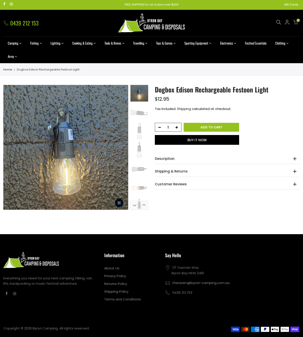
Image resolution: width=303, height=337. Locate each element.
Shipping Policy (116, 291)
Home (7, 70)
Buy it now (197, 140)
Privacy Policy (115, 276)
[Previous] (11, 147)
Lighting (56, 43)
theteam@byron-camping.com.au (201, 282)
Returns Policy (115, 283)
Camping (13, 43)
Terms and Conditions (122, 299)
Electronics (226, 43)
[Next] (120, 147)
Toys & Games (164, 43)
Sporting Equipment (196, 43)
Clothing (280, 43)
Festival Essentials (256, 43)
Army (11, 56)
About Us (111, 268)
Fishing (34, 43)
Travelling (138, 43)
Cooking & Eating (82, 43)
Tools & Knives (112, 43)
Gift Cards (291, 4)
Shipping (184, 108)
